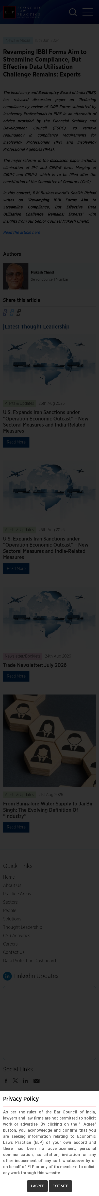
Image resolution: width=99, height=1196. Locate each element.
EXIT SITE (60, 1186)
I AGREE (37, 1186)
